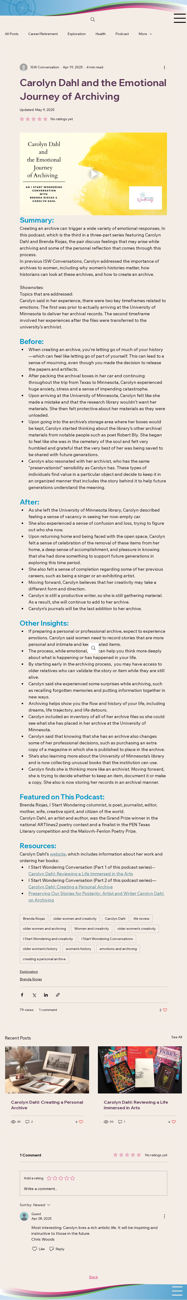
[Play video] (93, 174)
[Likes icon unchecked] (34, 1249)
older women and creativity (75, 918)
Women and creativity (91, 928)
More (143, 34)
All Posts (12, 34)
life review (142, 918)
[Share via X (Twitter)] (34, 995)
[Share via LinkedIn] (46, 995)
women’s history (78, 949)
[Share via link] (58, 995)
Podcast (122, 34)
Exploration (76, 34)
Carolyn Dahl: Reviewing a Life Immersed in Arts (136, 1104)
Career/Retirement (43, 34)
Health (100, 34)
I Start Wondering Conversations (107, 939)
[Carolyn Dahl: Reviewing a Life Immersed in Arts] (140, 1069)
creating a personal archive (44, 959)
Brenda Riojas (34, 918)
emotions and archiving (118, 949)
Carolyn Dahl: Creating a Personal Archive (47, 1104)
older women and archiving (44, 928)
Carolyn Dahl (115, 918)
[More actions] (164, 67)
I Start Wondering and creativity (48, 939)
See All (176, 1037)
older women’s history (40, 949)
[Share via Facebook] (22, 995)
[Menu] (180, 18)
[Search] (93, 19)
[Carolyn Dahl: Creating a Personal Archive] (47, 1069)
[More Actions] (164, 1216)
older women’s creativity (136, 928)
